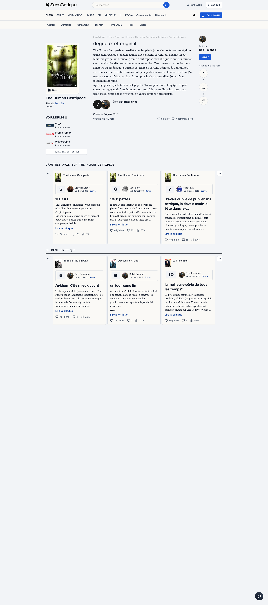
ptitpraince (130, 101)
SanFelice (135, 187)
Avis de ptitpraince (177, 37)
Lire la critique (64, 228)
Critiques (162, 37)
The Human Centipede (66, 98)
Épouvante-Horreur (123, 37)
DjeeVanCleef (82, 187)
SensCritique (99, 37)
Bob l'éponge (207, 49)
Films (109, 37)
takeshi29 (189, 187)
